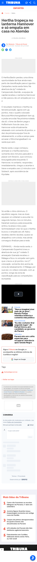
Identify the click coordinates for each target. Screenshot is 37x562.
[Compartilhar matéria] (30, 3)
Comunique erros (10, 372)
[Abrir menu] (3, 3)
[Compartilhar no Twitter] (10, 50)
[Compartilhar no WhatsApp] (3, 50)
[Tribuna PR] (18, 549)
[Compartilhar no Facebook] (6, 50)
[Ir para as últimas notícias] (26, 2)
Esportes (18, 8)
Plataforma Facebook (19, 392)
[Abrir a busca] (34, 3)
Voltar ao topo (8, 379)
